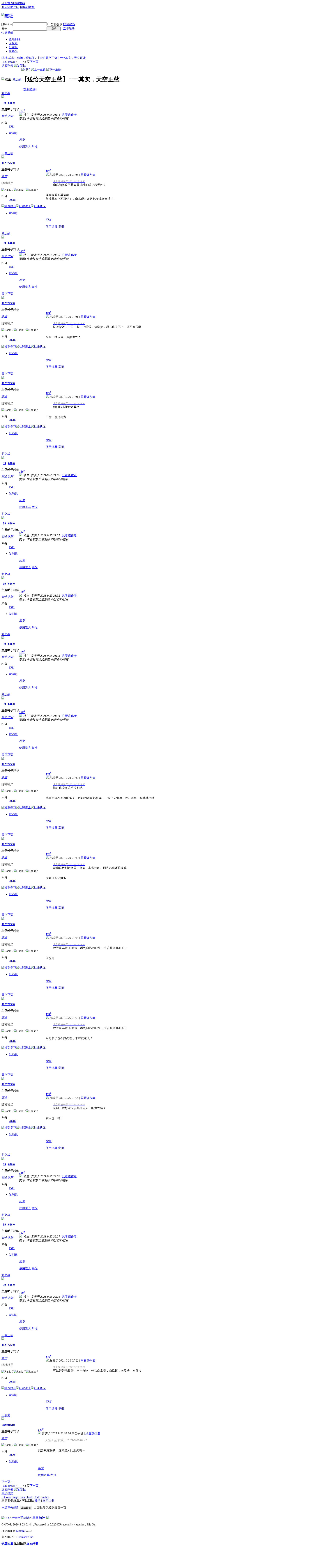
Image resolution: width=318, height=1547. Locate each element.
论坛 (14, 39)
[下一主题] (53, 69)
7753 (10, 163)
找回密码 (69, 24)
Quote (29, 1497)
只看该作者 (69, 114)
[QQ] (5, 1517)
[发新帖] (20, 65)
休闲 (20, 57)
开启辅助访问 (10, 7)
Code (37, 1497)
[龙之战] (2, 79)
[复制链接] (29, 89)
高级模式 (7, 1493)
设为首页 (7, 3)
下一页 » (7, 1481)
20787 (12, 199)
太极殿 (13, 43)
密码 (4, 28)
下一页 (34, 61)
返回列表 (7, 65)
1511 (12, 126)
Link (22, 1497)
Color (7, 1497)
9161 (10, 1424)
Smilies (45, 1497)
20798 (12, 1454)
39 (4, 102)
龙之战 (17, 79)
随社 (4, 57)
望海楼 (29, 57)
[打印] (25, 69)
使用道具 (25, 146)
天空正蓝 (7, 153)
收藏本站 (19, 3)
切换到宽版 (27, 7)
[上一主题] (38, 69)
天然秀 (5, 1415)
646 (10, 102)
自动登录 (56, 24)
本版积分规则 (10, 1507)
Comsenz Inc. (26, 1537)
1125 (4, 163)
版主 (4, 176)
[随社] (7, 15)
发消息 (13, 133)
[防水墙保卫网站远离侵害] (47, 1517)
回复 (22, 139)
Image (15, 1497)
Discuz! (20, 1530)
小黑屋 (34, 1517)
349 (4, 1424)
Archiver (14, 1517)
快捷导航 (7, 32)
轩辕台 (13, 47)
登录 (37, 1500)
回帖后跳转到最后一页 (51, 1507)
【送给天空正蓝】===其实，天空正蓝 (61, 57)
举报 (35, 146)
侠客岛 (13, 51)
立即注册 (69, 28)
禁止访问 (7, 116)
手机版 (24, 1517)
